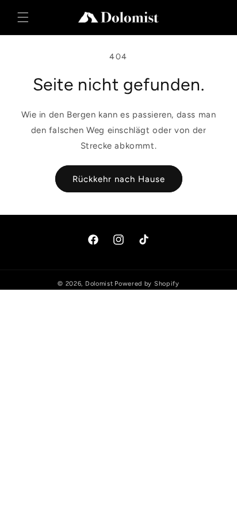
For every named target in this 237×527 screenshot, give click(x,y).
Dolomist (99, 283)
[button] (23, 17)
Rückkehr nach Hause (118, 179)
